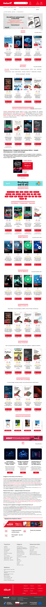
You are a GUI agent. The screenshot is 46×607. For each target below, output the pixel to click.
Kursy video (15, 8)
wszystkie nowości (38, 32)
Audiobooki (21, 7)
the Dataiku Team (40, 226)
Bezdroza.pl (32, 588)
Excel (13, 71)
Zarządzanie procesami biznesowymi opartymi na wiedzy (27, 54)
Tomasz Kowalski (36, 501)
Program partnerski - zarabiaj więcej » (17, 531)
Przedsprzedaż (24, 203)
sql (36, 196)
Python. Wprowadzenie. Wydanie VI (8, 366)
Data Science (18, 71)
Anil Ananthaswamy (8, 97)
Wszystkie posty (38, 443)
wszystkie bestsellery (38, 66)
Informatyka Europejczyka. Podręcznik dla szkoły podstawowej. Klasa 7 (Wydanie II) (18, 96)
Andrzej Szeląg (30, 501)
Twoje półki (6, 551)
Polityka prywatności (20, 551)
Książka (25, 171)
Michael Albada (37, 97)
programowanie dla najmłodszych (15, 484)
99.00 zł (19, 298)
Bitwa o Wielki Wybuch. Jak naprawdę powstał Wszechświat (8, 225)
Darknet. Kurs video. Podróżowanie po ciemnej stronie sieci (8, 292)
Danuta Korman (36, 55)
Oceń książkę (32, 549)
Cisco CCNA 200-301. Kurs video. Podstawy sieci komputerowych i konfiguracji (38, 293)
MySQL (9, 498)
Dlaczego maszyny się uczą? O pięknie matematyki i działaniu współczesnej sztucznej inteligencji (8, 96)
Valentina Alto (8, 55)
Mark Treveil (35, 226)
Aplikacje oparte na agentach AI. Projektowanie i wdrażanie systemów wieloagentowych (38, 96)
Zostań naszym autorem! (34, 547)
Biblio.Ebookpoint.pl (34, 593)
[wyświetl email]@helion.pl (24, 598)
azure (21, 191)
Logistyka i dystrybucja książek (9, 580)
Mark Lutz (8, 368)
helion (24, 194)
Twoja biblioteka (6, 550)
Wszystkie (7, 69)
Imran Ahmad (41, 331)
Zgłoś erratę (32, 550)
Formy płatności (19, 555)
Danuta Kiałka (26, 97)
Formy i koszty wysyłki (20, 554)
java (31, 191)
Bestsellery (33, 7)
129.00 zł (29, 264)
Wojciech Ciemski (16, 55)
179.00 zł (19, 264)
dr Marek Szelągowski (27, 55)
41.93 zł (9, 144)
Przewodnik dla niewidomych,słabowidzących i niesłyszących (22, 548)
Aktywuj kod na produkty (8, 553)
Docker (18, 497)
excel (28, 194)
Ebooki (12, 7)
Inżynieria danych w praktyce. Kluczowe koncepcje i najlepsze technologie (18, 404)
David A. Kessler (17, 140)
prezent (39, 487)
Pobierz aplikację (8, 11)
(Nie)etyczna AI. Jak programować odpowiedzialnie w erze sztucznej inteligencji (37, 139)
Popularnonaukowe (24, 69)
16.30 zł (19, 101)
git (32, 196)
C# (6, 497)
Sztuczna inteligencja (14, 69)
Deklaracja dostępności (20, 552)
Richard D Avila (36, 331)
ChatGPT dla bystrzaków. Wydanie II (18, 224)
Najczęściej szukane (23, 188)
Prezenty (5, 554)
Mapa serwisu (19, 560)
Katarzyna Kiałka (31, 97)
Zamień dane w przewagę (23, 379)
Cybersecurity (8, 71)
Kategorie (5, 7)
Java (35, 69)
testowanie (8, 194)
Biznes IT (28, 71)
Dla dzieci (28, 74)
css (13, 194)
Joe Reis (16, 405)
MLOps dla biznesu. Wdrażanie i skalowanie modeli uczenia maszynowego (37, 225)
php (15, 196)
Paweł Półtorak (37, 140)
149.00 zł (38, 264)
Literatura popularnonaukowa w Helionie (23, 108)
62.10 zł (9, 230)
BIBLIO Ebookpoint (7, 576)
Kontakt (18, 563)
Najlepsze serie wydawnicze (23, 416)
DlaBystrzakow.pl (26, 588)
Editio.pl (39, 585)
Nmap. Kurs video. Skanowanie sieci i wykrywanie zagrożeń (28, 258)
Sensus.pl (32, 585)
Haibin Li (8, 405)
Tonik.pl (41, 597)
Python (31, 69)
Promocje (25, 7)
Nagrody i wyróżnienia (33, 553)
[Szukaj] (26, 3)
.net (35, 194)
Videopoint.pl (26, 590)
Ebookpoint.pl (40, 588)
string (6, 196)
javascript (18, 194)
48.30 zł (39, 230)
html (39, 194)
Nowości (29, 7)
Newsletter (18, 559)
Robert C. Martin (27, 140)
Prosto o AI (22, 112)
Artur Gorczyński (16, 260)
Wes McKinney (37, 368)
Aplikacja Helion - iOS (7, 558)
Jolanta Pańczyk (18, 97)
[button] (42, 42)
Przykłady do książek (33, 551)
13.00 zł (29, 101)
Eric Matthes (18, 368)
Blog (23, 443)
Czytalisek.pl (40, 590)
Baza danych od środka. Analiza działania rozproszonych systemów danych (28, 404)
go (29, 196)
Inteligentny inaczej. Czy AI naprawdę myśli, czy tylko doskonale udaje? (8, 139)
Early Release (15, 203)
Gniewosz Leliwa (8, 140)
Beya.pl (32, 590)
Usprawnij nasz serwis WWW (21, 556)
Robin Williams (22, 500)
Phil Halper (11, 226)
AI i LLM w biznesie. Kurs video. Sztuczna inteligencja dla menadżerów (18, 259)
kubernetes (36, 191)
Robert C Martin (17, 500)
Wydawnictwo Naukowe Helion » (13, 518)
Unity (19, 498)
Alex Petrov (28, 405)
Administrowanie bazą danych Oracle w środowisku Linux (38, 403)
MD (20, 140)
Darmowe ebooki (38, 8)
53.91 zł (19, 230)
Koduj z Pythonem (23, 342)
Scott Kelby (26, 500)
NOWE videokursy (23, 237)
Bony (14, 11)
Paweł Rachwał (21, 260)
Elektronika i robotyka (36, 71)
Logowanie (5, 546)
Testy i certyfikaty (7, 555)
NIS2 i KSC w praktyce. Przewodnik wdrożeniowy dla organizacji (18, 54)
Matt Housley (20, 405)
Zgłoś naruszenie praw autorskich (35, 554)
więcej (10, 472)
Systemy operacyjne (20, 74)
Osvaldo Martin (28, 368)
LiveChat (18, 562)
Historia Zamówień (7, 549)
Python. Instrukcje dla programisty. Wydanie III (18, 366)
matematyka (7, 484)
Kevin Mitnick (32, 500)
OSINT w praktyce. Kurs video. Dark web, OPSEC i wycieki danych (18, 293)
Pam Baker (18, 226)
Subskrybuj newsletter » (35, 531)
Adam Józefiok (8, 260)
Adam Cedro (28, 260)
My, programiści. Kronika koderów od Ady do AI (28, 138)
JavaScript (39, 69)
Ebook (25, 173)
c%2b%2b (21, 196)
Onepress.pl (26, 585)
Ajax (10, 499)
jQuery (5, 499)
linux (26, 196)
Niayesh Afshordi (6, 226)
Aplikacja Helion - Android (8, 557)
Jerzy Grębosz (18, 502)
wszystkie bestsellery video (36, 271)
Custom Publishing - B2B (8, 577)
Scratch (30, 497)
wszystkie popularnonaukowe (36, 108)
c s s (17, 191)
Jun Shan (5, 405)
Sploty (25, 593)
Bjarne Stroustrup (12, 500)
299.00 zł (9, 264)
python (11, 196)
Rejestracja (6, 547)
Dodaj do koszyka (24, 175)
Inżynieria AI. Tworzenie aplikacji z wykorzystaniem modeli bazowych (18, 330)
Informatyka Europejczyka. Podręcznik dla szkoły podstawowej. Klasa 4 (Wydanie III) (28, 96)
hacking (21, 198)
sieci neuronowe (11, 191)
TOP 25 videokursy (23, 271)
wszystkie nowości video (37, 237)
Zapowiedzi (32, 203)
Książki (9, 7)
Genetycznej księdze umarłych (19, 114)
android (26, 191)
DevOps (24, 71)
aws (40, 196)
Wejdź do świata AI (23, 305)
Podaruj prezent (20, 11)
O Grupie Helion (32, 546)
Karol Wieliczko (37, 405)
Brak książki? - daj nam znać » (17, 535)
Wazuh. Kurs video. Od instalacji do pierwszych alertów (37, 258)
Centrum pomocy (19, 546)
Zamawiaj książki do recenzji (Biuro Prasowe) (8, 574)
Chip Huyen (18, 331)
